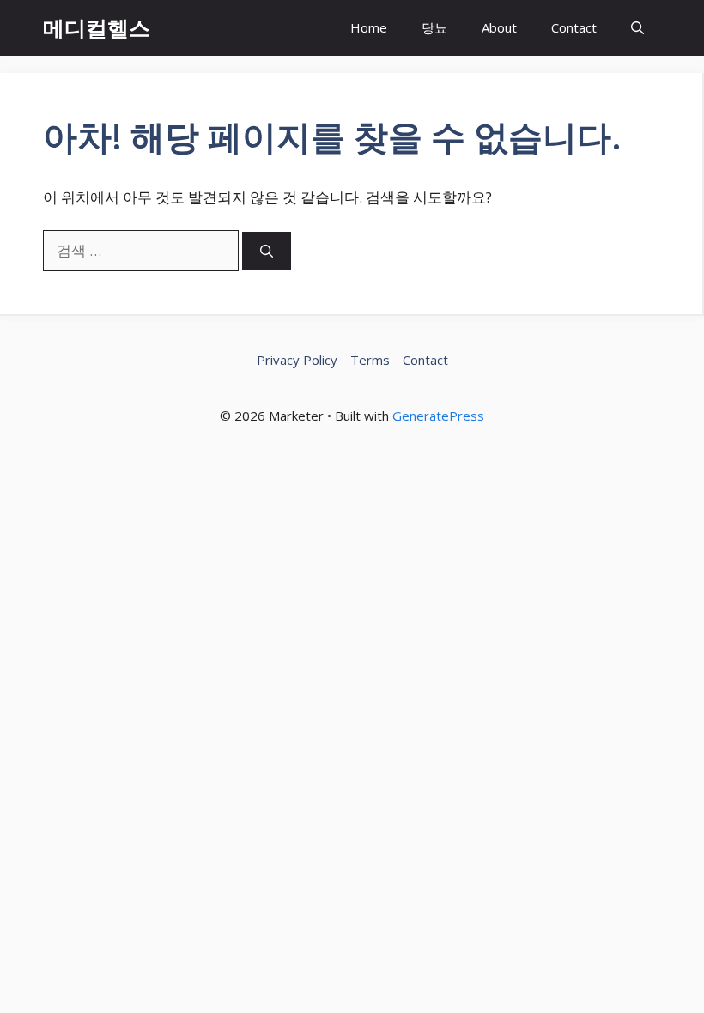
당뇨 (434, 27)
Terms (370, 359)
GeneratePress (438, 415)
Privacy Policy (297, 359)
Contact (574, 27)
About (499, 27)
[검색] (266, 251)
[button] (637, 28)
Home (368, 27)
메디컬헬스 (96, 27)
